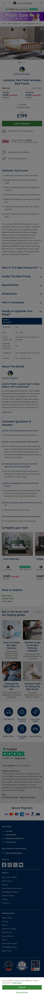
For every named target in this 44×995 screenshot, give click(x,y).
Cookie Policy (17, 983)
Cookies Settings (22, 992)
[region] (22, 986)
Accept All (22, 987)
